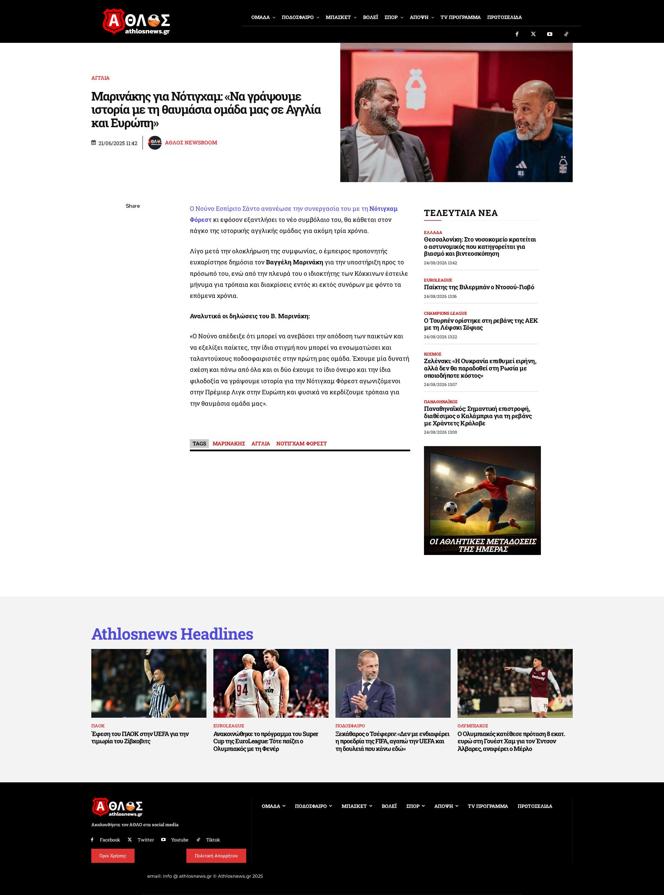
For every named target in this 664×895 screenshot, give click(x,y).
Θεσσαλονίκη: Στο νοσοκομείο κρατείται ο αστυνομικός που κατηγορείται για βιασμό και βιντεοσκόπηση (480, 246)
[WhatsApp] (133, 255)
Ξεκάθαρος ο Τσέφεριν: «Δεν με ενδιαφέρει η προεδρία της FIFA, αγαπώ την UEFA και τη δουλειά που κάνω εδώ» (392, 741)
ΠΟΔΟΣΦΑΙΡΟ (350, 726)
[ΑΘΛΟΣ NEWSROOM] (156, 143)
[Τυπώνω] (133, 320)
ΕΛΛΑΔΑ (433, 232)
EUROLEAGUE (438, 279)
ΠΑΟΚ (98, 726)
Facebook (110, 840)
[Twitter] (533, 34)
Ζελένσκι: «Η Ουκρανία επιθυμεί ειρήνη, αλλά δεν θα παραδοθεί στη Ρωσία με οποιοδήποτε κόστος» (480, 368)
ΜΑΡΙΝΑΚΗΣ (229, 443)
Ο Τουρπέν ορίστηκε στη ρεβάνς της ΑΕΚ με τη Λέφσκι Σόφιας (481, 324)
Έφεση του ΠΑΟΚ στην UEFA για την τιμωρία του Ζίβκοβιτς (139, 737)
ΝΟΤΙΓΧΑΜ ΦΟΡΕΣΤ (301, 443)
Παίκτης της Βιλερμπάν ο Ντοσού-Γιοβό (479, 287)
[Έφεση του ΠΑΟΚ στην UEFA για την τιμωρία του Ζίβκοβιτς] (148, 683)
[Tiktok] (566, 34)
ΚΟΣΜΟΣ (432, 353)
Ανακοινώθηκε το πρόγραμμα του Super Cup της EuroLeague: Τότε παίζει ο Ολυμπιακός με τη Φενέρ (265, 741)
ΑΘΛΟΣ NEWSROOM (191, 142)
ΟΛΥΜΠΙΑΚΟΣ (473, 726)
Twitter (146, 840)
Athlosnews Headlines (172, 633)
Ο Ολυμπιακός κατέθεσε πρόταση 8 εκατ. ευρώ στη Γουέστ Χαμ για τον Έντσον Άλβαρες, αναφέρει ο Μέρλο (511, 741)
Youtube (179, 840)
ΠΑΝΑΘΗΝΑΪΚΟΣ (441, 401)
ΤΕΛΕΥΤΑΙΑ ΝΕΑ (461, 212)
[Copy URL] (133, 304)
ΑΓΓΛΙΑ (100, 78)
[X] (133, 239)
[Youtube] (549, 34)
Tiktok (213, 840)
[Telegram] (133, 288)
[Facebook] (517, 34)
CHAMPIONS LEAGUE (445, 313)
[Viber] (133, 272)
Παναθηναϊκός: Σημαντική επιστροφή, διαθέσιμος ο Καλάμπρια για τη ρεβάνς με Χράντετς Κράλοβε (478, 415)
